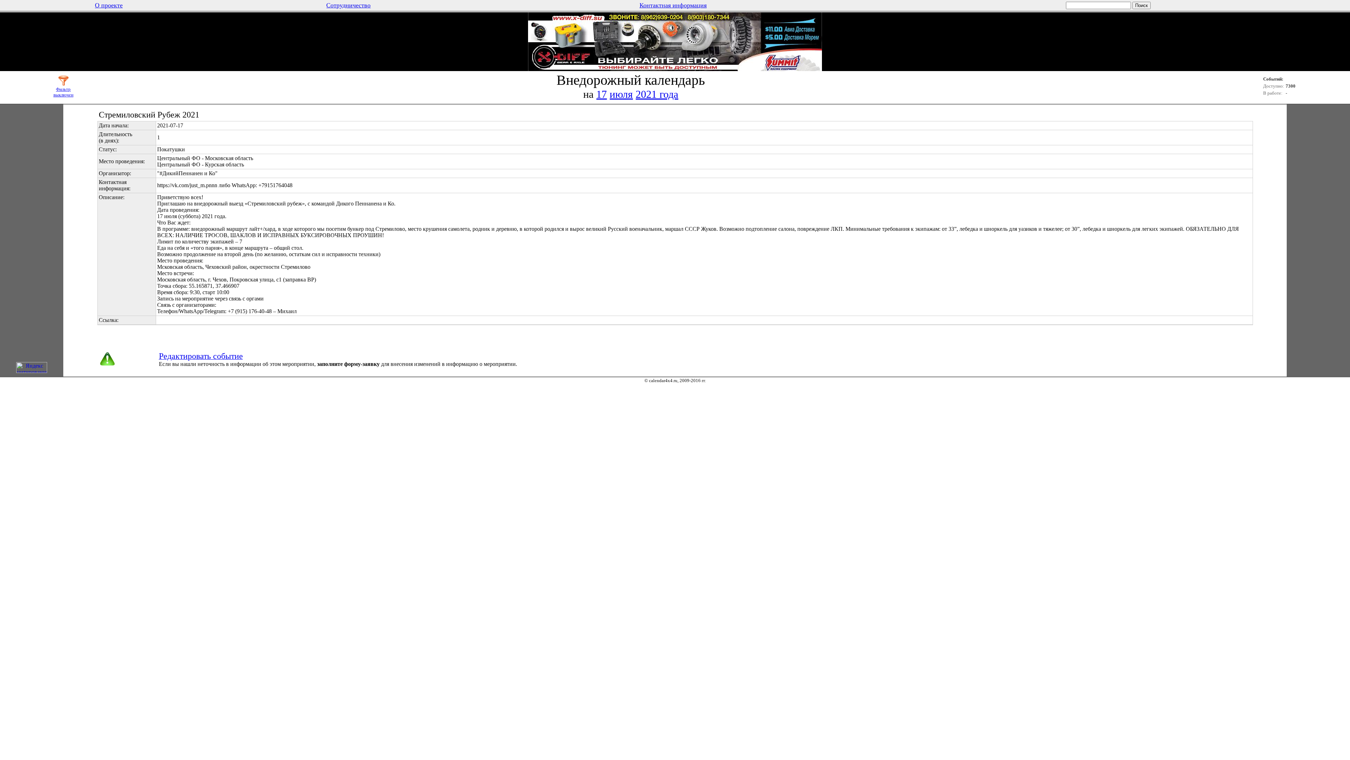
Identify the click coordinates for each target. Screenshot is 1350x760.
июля (621, 94)
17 (601, 94)
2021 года (657, 94)
